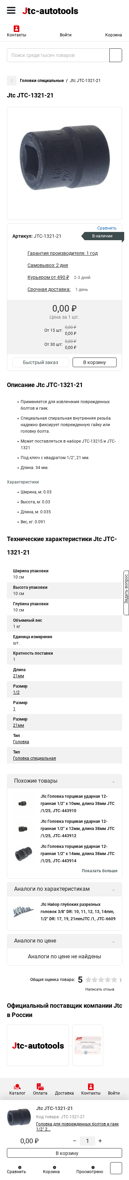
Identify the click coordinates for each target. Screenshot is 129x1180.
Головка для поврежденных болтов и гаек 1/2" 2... (77, 1127)
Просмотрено (89, 1171)
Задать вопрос (126, 589)
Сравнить (16, 1171)
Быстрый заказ (40, 362)
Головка (21, 741)
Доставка (64, 1093)
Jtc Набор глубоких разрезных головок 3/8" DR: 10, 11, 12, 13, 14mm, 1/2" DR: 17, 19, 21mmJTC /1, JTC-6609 (78, 911)
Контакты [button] (16, 35)
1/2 (16, 692)
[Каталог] (11, 10)
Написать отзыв (99, 989)
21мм (18, 676)
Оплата (40, 1093)
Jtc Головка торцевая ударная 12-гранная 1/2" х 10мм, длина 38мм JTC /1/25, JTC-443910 (78, 803)
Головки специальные (42, 80)
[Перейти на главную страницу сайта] (51, 10)
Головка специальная (34, 758)
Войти (66, 35)
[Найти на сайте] (115, 55)
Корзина (113, 35)
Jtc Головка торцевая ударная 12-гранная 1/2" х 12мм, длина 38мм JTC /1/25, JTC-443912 (78, 828)
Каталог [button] (17, 1093)
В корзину (94, 362)
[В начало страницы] (116, 1168)
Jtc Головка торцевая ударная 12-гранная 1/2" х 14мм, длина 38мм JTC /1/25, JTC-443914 (78, 853)
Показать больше (99, 870)
